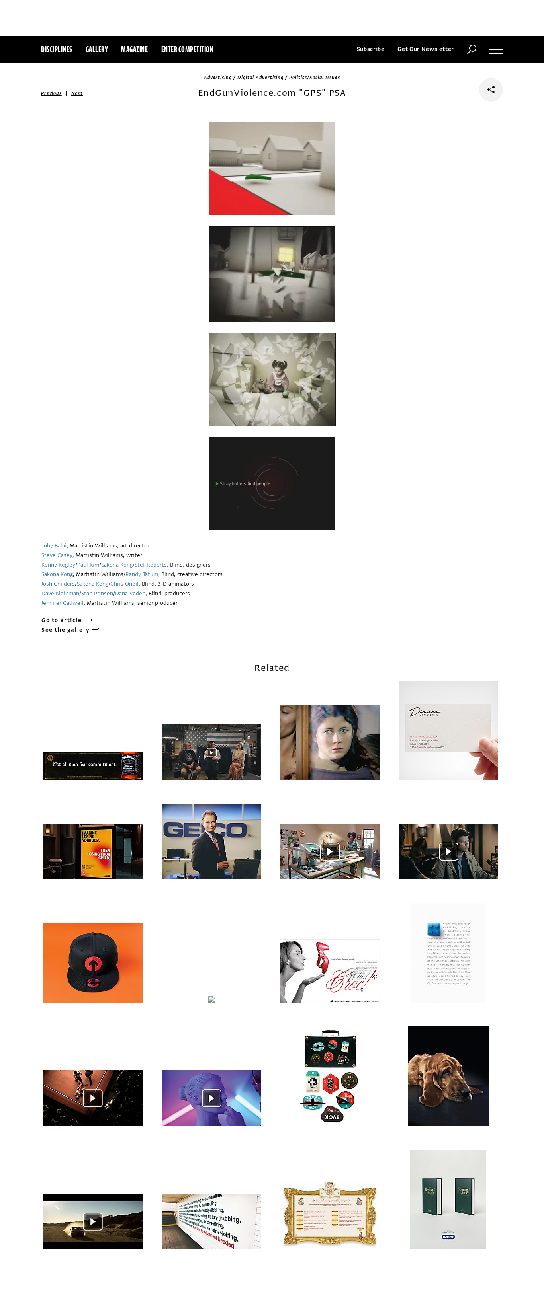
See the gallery (65, 630)
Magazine (134, 49)
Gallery (97, 49)
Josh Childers (58, 584)
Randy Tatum (141, 574)
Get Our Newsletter (425, 49)
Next (77, 93)
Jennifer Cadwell (62, 603)
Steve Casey (56, 555)
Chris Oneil (124, 584)
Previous (51, 93)
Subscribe (371, 49)
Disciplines (56, 49)
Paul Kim (88, 565)
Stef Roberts (151, 565)
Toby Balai (54, 545)
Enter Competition (187, 49)
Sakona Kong (117, 565)
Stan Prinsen (97, 593)
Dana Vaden (130, 593)
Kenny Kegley (58, 565)
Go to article (61, 620)
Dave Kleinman (60, 593)
